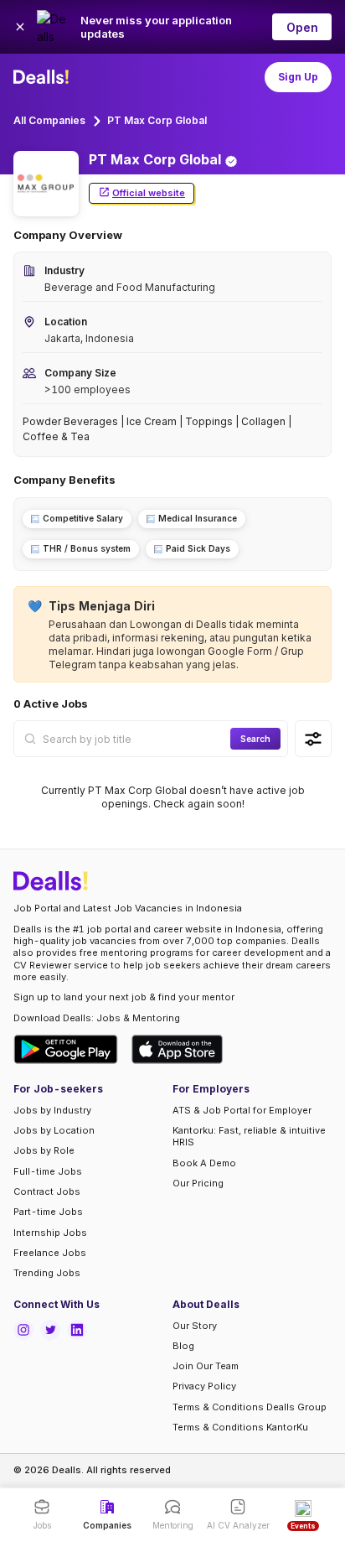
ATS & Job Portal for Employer (242, 1110)
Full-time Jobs (47, 1171)
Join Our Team (205, 1366)
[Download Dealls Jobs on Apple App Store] (177, 1049)
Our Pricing (198, 1183)
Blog (183, 1346)
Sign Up (298, 76)
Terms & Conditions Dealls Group (249, 1407)
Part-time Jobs (48, 1211)
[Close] (20, 27)
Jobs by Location (54, 1130)
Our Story (194, 1326)
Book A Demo (204, 1163)
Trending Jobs (46, 1273)
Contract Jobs (46, 1191)
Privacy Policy (204, 1386)
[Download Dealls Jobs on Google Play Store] (65, 1049)
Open (302, 27)
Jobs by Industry (52, 1110)
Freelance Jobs (49, 1253)
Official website (148, 193)
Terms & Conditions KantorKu (240, 1427)
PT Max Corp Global (157, 120)
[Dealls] (43, 77)
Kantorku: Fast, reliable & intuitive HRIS (249, 1136)
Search (255, 739)
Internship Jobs (50, 1232)
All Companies (49, 120)
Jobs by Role (44, 1150)
